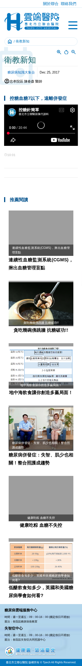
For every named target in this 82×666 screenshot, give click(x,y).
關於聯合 (51, 4)
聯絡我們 (68, 4)
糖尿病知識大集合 (21, 72)
